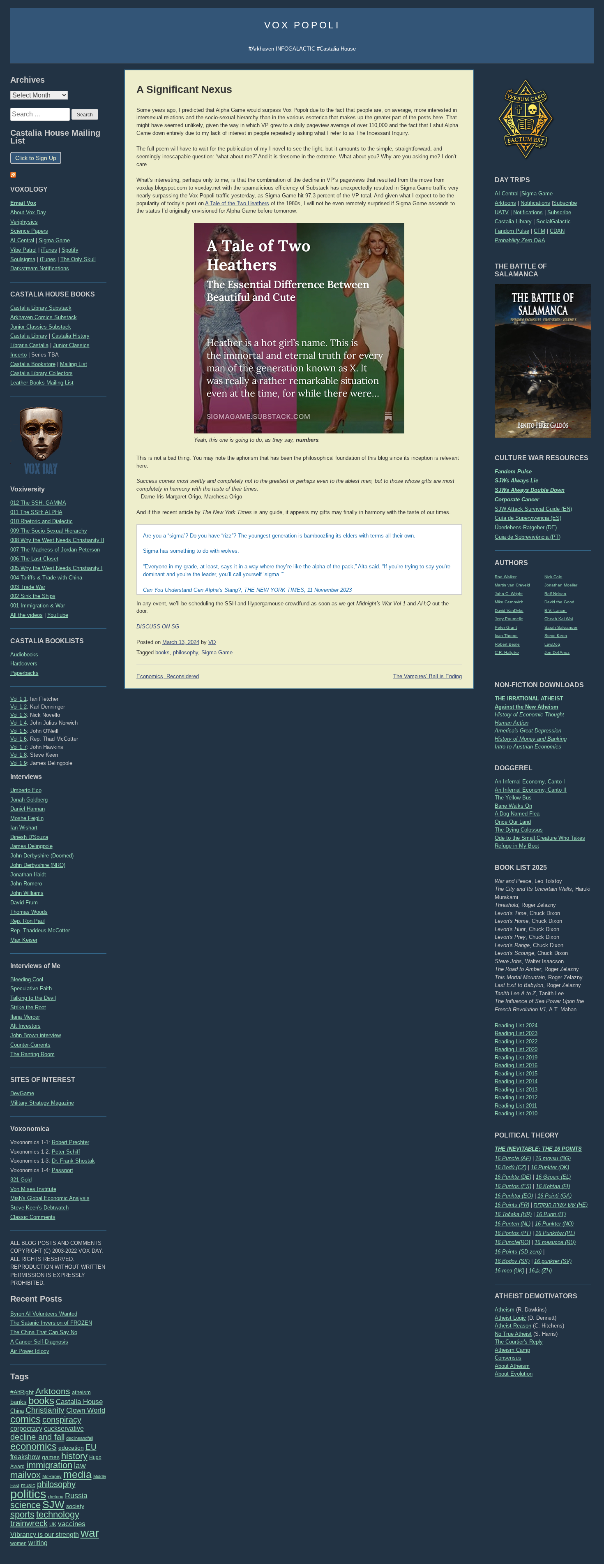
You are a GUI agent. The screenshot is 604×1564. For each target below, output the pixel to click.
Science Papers (29, 231)
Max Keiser (23, 940)
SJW (53, 1504)
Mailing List (73, 364)
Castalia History (71, 336)
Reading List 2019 (516, 1057)
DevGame (22, 1093)
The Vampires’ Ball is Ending (427, 676)
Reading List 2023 (516, 1033)
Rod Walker (505, 577)
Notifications (535, 203)
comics (25, 1419)
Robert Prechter (70, 1142)
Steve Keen (555, 635)
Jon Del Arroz (556, 652)
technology (57, 1514)
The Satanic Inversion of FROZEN (51, 1323)
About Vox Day (28, 212)
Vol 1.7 (18, 747)
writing (38, 1542)
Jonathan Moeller (560, 585)
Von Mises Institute (33, 1189)
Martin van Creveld (512, 585)
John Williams (27, 893)
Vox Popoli (302, 25)
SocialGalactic (553, 221)
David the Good (559, 602)
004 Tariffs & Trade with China (46, 578)
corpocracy (26, 1428)
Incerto (18, 355)
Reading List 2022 (516, 1041)
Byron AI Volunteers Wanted (43, 1314)
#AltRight (22, 1392)
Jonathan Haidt (28, 874)
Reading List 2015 (516, 1073)
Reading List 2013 (516, 1090)
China (17, 1411)
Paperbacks (24, 673)
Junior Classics (71, 345)
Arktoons (505, 203)
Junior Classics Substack (40, 327)
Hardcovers (23, 663)
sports (22, 1514)
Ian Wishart (23, 828)
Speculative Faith (31, 988)
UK (52, 1524)
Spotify (70, 250)
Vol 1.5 (18, 731)
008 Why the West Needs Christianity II (57, 540)
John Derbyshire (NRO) (37, 865)
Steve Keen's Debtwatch (39, 1208)
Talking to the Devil (33, 998)
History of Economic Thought (529, 714)
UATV (502, 212)
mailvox (25, 1475)
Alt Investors (25, 1026)
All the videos (26, 615)
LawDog (552, 644)
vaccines (71, 1524)
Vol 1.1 (18, 699)
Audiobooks (24, 654)
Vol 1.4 (18, 723)
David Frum (24, 902)
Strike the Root (28, 1007)
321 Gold (21, 1180)
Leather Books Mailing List (42, 383)
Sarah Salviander (560, 627)
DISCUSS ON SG (157, 627)
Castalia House (79, 1401)
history (74, 1456)
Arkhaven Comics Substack (43, 317)
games (51, 1457)
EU (91, 1447)
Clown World (85, 1410)
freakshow (25, 1456)
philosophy (56, 1484)
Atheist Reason (513, 1326)
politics (28, 1494)
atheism (81, 1392)
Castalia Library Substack (40, 308)
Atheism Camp (512, 1350)
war (90, 1532)
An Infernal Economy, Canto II (531, 790)
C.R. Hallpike (507, 652)
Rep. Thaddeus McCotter (40, 930)
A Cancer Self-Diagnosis (39, 1342)
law (80, 1465)
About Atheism (512, 1366)
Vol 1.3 (18, 715)
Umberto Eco (25, 790)
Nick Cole (553, 577)
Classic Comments (32, 1217)
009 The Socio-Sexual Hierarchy (48, 531)
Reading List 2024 (516, 1025)
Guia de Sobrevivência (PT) (527, 537)
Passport (62, 1170)
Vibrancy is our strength (44, 1534)
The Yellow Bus (513, 798)
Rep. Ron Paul (27, 921)
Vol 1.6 (18, 739)
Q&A (520, 240)
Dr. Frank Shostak (73, 1161)
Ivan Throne (506, 635)
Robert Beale (507, 644)
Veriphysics (24, 222)
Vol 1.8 (18, 755)
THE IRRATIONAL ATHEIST (529, 698)
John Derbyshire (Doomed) (42, 856)
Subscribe (565, 203)
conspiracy (61, 1419)
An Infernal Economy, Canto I (530, 782)
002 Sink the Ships (32, 596)
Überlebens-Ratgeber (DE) (526, 527)
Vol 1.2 (18, 707)
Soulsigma (22, 259)
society (75, 1506)
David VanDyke (509, 610)
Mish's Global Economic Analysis (50, 1198)
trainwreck (29, 1523)
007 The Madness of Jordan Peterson (55, 550)
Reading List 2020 (516, 1049)
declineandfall (79, 1438)
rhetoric (55, 1496)
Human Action (511, 723)
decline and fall (37, 1436)
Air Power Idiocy (29, 1351)
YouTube (57, 615)
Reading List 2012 (516, 1097)
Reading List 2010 (516, 1113)
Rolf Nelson (555, 593)
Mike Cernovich (509, 602)
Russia (76, 1496)
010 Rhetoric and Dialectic (41, 521)
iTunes (49, 250)
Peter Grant (506, 627)
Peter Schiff (66, 1152)
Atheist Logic (510, 1318)
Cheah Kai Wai (558, 618)
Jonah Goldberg (29, 800)
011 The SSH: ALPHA (36, 512)
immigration (49, 1465)
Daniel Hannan (27, 809)
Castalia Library (513, 221)
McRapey (52, 1476)
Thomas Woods (29, 912)
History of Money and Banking (531, 739)
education (71, 1447)
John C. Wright (509, 593)
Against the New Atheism (526, 707)
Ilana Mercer (25, 1017)
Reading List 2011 (516, 1106)
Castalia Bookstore (32, 364)
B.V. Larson (555, 610)
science (25, 1505)
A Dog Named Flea (517, 814)
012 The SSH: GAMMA (38, 503)
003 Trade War (27, 587)
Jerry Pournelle (509, 618)
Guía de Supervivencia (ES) (528, 518)
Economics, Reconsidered (167, 676)
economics (33, 1446)
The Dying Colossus (519, 830)
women (18, 1543)
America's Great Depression (528, 731)
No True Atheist (513, 1334)
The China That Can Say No (43, 1332)
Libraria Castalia (29, 345)
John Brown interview (35, 1035)
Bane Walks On (513, 806)
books (41, 1400)
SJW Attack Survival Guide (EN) (533, 509)
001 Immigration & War (37, 605)
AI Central (507, 193)
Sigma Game (537, 193)
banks (18, 1402)
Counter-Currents (30, 1045)
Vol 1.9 (18, 763)
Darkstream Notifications (39, 268)
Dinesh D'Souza (29, 837)
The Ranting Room (32, 1054)
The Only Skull (78, 259)
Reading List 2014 (516, 1081)
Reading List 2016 (516, 1065)
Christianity (45, 1409)
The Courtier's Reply (519, 1342)
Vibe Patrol (23, 250)
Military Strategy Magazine (42, 1103)
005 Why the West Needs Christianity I (56, 568)
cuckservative (64, 1428)
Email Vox (23, 203)
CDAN (557, 231)
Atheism (504, 1310)
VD (212, 642)
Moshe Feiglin (27, 818)
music (28, 1485)
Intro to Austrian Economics (528, 747)
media (77, 1474)
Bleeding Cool (26, 979)
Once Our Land (513, 822)
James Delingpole (31, 846)
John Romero (26, 883)
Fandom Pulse (512, 231)
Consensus (508, 1358)
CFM (539, 231)
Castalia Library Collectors (41, 373)
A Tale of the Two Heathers (237, 203)
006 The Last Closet (34, 559)
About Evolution (514, 1374)
